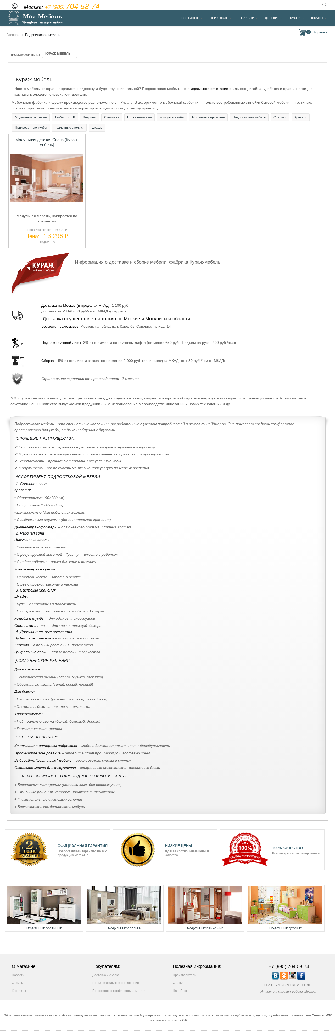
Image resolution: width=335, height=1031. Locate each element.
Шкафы (317, 18)
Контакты (19, 991)
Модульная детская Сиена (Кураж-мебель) (47, 142)
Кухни (295, 18)
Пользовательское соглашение (115, 983)
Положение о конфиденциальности (119, 991)
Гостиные (190, 18)
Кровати (300, 117)
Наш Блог (180, 991)
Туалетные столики (69, 127)
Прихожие (219, 18)
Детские (272, 18)
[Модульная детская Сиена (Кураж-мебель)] (46, 201)
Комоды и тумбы (172, 117)
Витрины (89, 117)
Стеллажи (111, 117)
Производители (184, 975)
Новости (18, 975)
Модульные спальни (124, 928)
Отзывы (18, 983)
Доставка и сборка (106, 975)
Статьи (178, 983)
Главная (13, 35)
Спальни (246, 18)
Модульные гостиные (31, 117)
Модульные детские (285, 928)
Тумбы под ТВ (65, 117)
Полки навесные (139, 117)
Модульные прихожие (208, 117)
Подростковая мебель (249, 117)
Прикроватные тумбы (31, 127)
